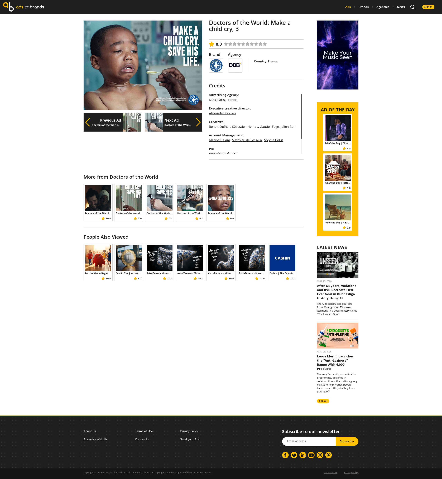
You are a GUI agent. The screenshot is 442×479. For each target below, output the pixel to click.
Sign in (428, 7)
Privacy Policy (189, 431)
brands (30, 6)
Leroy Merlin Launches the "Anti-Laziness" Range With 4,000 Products (335, 363)
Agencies (382, 7)
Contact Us (142, 439)
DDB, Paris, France (223, 100)
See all (323, 401)
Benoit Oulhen (219, 127)
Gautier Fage (269, 127)
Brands (363, 7)
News (401, 7)
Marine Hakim (219, 140)
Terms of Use (144, 431)
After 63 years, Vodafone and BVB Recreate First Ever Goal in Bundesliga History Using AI (336, 292)
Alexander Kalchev (222, 113)
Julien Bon (288, 127)
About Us (90, 431)
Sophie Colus (273, 140)
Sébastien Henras (245, 127)
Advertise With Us (95, 439)
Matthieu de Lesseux (247, 140)
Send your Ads (190, 439)
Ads (348, 7)
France (272, 61)
